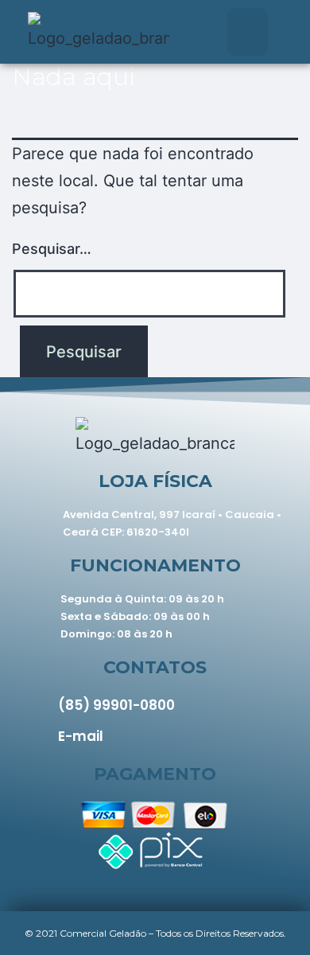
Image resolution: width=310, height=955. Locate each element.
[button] (247, 32)
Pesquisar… (51, 248)
